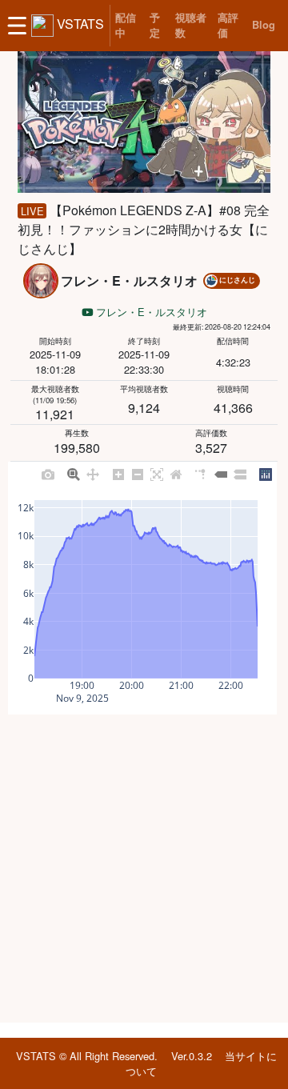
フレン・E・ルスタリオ (150, 311)
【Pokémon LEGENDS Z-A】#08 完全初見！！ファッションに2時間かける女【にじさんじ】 (143, 229)
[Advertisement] (144, 868)
